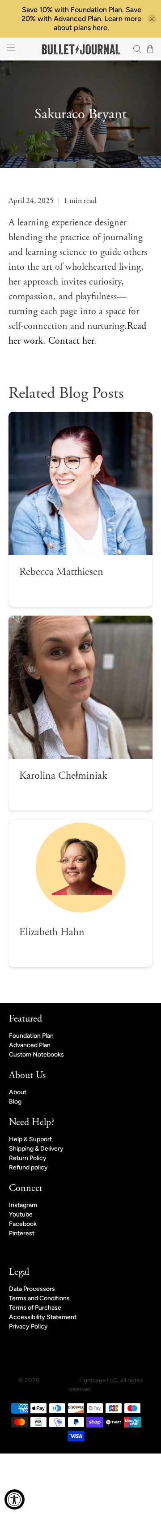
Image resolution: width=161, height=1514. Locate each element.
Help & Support (30, 1139)
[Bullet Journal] (80, 49)
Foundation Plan (31, 1036)
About (17, 1092)
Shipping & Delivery (36, 1148)
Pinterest (21, 1233)
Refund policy (28, 1167)
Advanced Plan (30, 1045)
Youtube (21, 1214)
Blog (15, 1101)
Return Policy (28, 1158)
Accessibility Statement (42, 1317)
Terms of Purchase (35, 1307)
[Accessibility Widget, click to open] (14, 1499)
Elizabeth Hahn (52, 932)
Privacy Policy (28, 1326)
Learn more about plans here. (97, 23)
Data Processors (32, 1289)
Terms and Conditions (39, 1298)
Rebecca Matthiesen (61, 571)
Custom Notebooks (36, 1054)
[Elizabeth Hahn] (80, 868)
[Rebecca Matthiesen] (80, 483)
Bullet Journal (58, 1380)
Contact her (71, 341)
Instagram (23, 1205)
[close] (152, 18)
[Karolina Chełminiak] (80, 687)
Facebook (23, 1224)
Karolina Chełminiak (63, 775)
